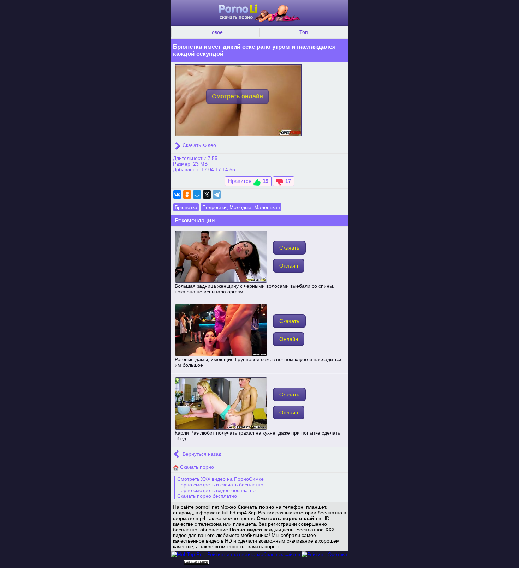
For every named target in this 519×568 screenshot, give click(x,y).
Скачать (289, 248)
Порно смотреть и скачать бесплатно (220, 485)
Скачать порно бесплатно (207, 496)
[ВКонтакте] (177, 194)
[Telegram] (217, 194)
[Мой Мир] (197, 194)
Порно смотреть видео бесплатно (216, 490)
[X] (207, 194)
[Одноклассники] (187, 194)
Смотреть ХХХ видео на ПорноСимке (220, 479)
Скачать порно (196, 467)
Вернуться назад (201, 454)
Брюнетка (186, 207)
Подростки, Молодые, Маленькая (241, 207)
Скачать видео (198, 145)
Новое (215, 32)
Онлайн (288, 266)
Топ (303, 32)
